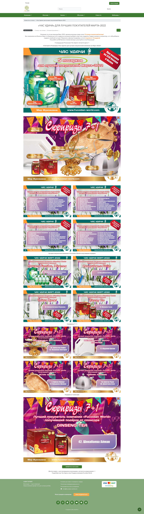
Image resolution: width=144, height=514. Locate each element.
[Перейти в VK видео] (72, 502)
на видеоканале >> (89, 471)
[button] (119, 30)
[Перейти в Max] (86, 502)
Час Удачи (65, 473)
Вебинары (115, 15)
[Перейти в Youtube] (77, 502)
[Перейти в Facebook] (58, 502)
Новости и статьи (29, 20)
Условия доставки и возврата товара (71, 481)
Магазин (46, 15)
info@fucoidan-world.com (70, 489)
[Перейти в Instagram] (63, 502)
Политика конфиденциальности (70, 484)
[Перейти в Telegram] (81, 502)
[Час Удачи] (72, 81)
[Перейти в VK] (67, 502)
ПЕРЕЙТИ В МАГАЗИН (72, 467)
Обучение (80, 15)
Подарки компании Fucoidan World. (81, 473)
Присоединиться (81, 494)
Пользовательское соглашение (70, 486)
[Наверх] (139, 509)
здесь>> (86, 42)
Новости (98, 15)
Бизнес (62, 15)
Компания (27, 15)
